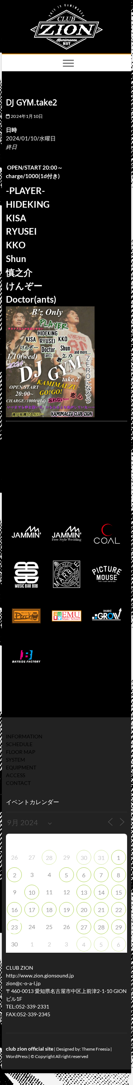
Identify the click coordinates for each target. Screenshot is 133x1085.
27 (84, 927)
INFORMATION (24, 736)
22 (118, 909)
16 (14, 909)
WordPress (17, 1056)
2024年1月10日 (26, 116)
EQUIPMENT (21, 767)
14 (101, 892)
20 (84, 909)
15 (118, 892)
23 (14, 927)
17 (31, 909)
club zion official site (29, 1048)
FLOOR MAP (20, 752)
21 (101, 909)
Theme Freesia (96, 1049)
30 (84, 857)
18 (49, 909)
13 (84, 892)
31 (101, 857)
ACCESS (15, 775)
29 (118, 927)
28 (49, 857)
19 (66, 909)
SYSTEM (15, 759)
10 (31, 892)
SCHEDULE (19, 744)
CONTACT (18, 783)
